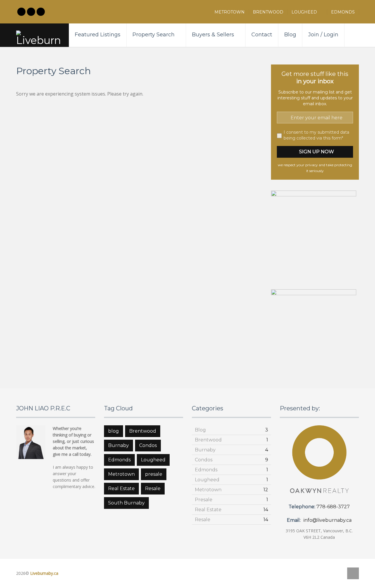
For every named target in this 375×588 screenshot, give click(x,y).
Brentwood (268, 12)
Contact (261, 34)
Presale (203, 499)
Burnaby (118, 445)
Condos (148, 445)
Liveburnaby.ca (44, 573)
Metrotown (229, 12)
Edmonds (343, 12)
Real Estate (121, 488)
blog (113, 431)
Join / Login (323, 34)
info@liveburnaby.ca (328, 520)
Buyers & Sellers (213, 34)
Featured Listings (97, 34)
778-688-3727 (333, 506)
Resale (153, 488)
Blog (290, 34)
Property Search (153, 34)
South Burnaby (126, 503)
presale (153, 474)
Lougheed (307, 12)
